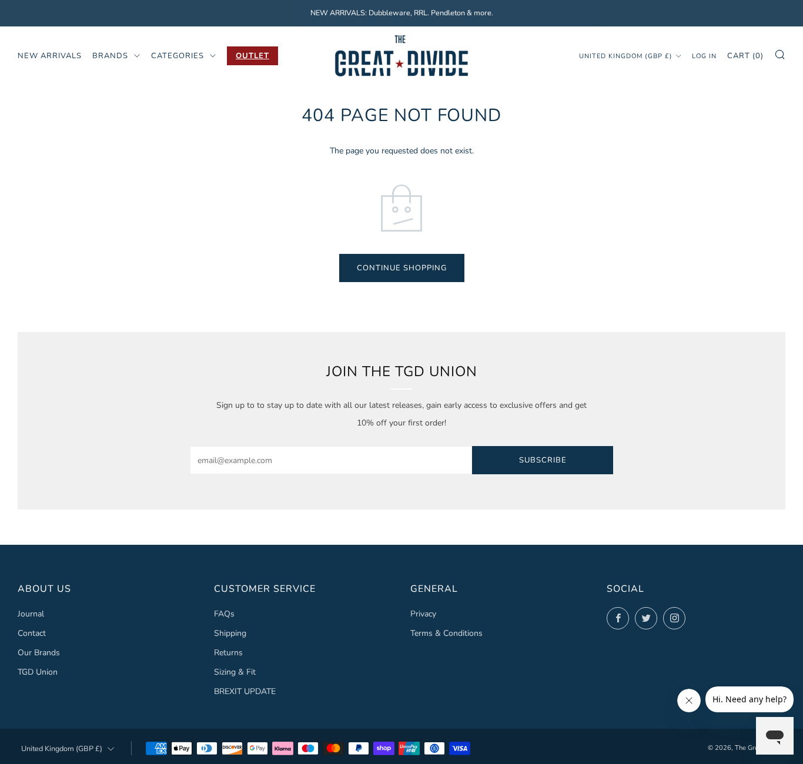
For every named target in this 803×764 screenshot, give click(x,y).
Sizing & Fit (235, 672)
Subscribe (543, 460)
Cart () (745, 55)
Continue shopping (402, 268)
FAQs (224, 613)
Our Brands (39, 652)
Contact (32, 633)
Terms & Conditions (446, 633)
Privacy (423, 613)
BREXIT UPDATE (245, 691)
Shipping (230, 633)
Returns (228, 652)
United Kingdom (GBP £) (625, 55)
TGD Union (38, 672)
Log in (704, 55)
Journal (31, 613)
